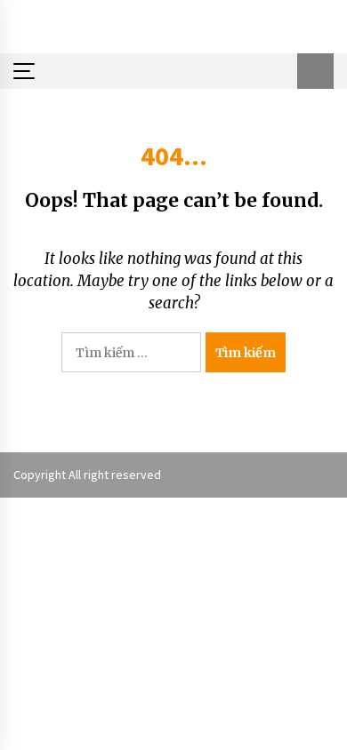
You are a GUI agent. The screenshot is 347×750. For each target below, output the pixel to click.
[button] (315, 71)
